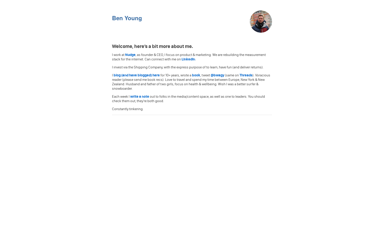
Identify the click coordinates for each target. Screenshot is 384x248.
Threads (246, 75)
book (196, 75)
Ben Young (127, 18)
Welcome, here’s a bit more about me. (153, 46)
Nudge (130, 55)
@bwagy (217, 75)
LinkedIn (188, 59)
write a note (139, 96)
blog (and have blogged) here (137, 75)
